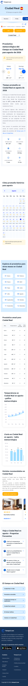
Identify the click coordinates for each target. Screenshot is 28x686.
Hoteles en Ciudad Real (10, 618)
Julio (8, 30)
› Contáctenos (17, 669)
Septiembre (19, 30)
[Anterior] (3, 71)
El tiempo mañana (9, 612)
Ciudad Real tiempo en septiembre (10, 600)
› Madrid (4, 669)
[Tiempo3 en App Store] (21, 648)
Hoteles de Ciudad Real (10, 494)
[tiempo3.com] (6, 2)
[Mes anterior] (5, 191)
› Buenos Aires (5, 658)
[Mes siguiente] (23, 191)
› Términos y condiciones (17, 658)
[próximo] (24, 71)
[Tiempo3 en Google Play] (6, 648)
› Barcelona (5, 661)
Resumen (6, 18)
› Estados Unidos (4, 665)
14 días (16, 18)
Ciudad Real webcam (9, 606)
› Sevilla (4, 676)
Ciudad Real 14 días (9, 588)
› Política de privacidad (19, 663)
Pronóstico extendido (10, 594)
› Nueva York (5, 673)
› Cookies (16, 666)
